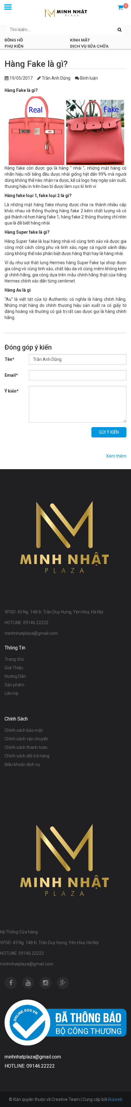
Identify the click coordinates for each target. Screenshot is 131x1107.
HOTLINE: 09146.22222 (22, 953)
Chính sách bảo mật (24, 730)
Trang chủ (14, 659)
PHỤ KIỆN (14, 46)
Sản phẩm (14, 684)
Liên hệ (11, 693)
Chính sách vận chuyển (26, 738)
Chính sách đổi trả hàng (27, 755)
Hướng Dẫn (15, 676)
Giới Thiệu (14, 667)
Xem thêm (116, 456)
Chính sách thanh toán (26, 747)
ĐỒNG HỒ (14, 40)
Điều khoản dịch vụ (22, 764)
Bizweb (115, 1099)
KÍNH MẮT (80, 40)
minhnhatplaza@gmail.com (26, 963)
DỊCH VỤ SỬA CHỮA (89, 46)
